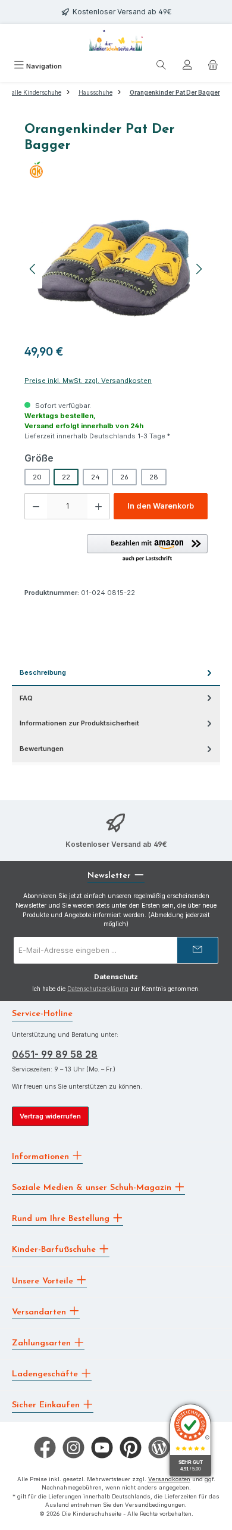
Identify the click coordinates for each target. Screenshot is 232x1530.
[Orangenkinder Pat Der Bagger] (116, 269)
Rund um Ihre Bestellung (62, 1218)
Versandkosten (169, 1479)
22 (66, 477)
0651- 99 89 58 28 (55, 1054)
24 (95, 477)
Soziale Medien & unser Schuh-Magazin (93, 1187)
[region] (116, 269)
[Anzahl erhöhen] (98, 506)
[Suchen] (161, 67)
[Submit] (197, 950)
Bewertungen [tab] (42, 748)
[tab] (116, 673)
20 (37, 477)
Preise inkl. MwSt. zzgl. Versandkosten (88, 380)
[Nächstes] (199, 269)
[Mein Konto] (187, 67)
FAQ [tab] (26, 698)
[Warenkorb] (213, 67)
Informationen (42, 1156)
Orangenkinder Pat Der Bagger (175, 92)
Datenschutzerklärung (97, 989)
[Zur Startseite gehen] (116, 40)
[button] (147, 548)
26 (124, 477)
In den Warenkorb (160, 505)
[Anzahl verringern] (35, 506)
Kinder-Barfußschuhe (55, 1249)
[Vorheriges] (33, 269)
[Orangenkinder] (116, 169)
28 (153, 477)
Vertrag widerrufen (50, 1116)
